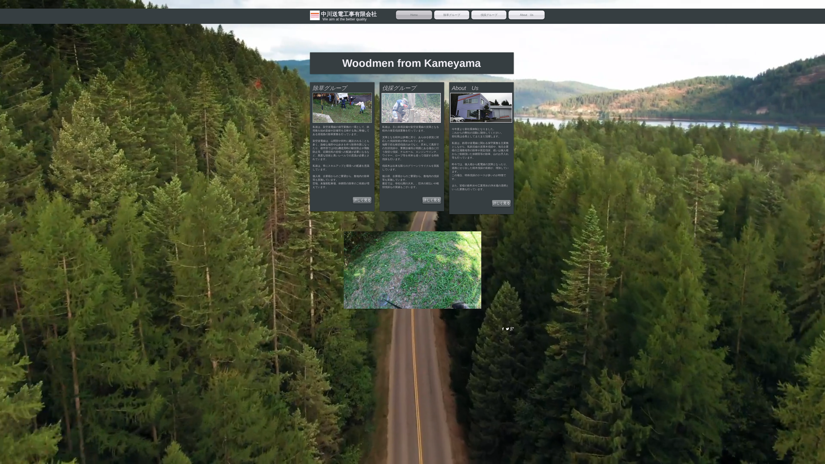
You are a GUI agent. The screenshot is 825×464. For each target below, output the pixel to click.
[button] (475, 304)
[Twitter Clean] (507, 329)
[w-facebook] (503, 329)
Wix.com (372, 328)
